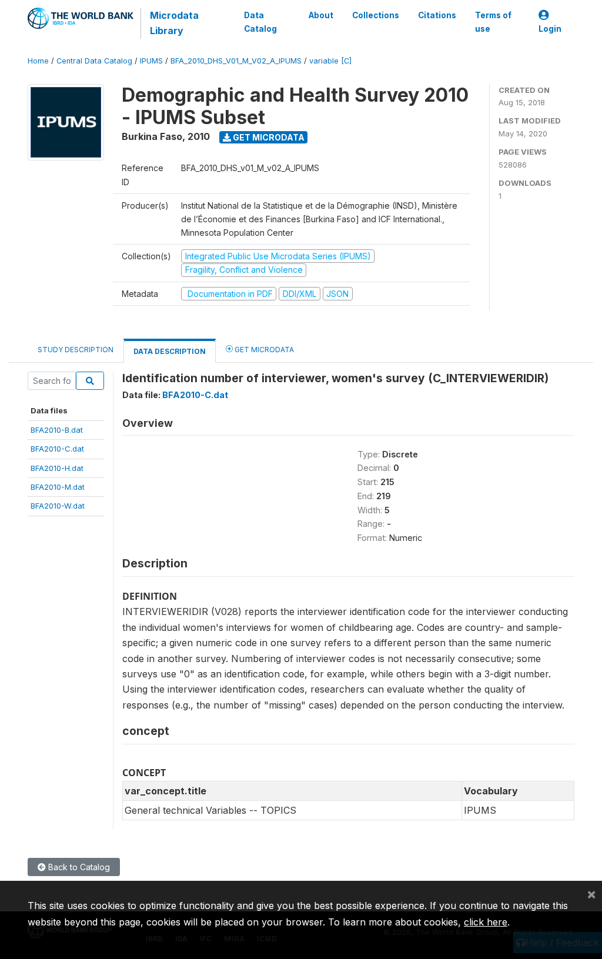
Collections (375, 15)
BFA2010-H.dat (57, 468)
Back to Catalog (78, 867)
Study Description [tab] (75, 349)
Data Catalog (260, 22)
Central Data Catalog (94, 60)
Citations (437, 15)
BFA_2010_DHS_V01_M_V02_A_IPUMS (236, 60)
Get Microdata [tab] (263, 349)
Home (38, 60)
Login (550, 29)
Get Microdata (268, 137)
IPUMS (151, 60)
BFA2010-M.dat (58, 487)
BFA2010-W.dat (58, 505)
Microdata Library (174, 22)
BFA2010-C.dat (57, 448)
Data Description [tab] (169, 351)
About (321, 15)
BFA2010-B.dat (57, 430)
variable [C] (330, 60)
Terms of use (493, 22)
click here (485, 922)
